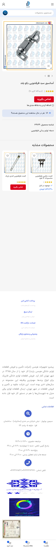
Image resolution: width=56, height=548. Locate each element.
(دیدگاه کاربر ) (36, 91)
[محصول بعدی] (45, 76)
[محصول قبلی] (52, 76)
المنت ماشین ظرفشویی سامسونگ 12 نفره (43, 177)
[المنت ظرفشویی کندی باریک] (15, 163)
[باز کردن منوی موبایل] (52, 4)
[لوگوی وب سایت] (28, 4)
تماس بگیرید (44, 99)
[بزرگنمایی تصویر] (48, 66)
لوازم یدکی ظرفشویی (39, 130)
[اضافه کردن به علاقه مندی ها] (34, 155)
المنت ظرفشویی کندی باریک (15, 176)
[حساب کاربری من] (3, 4)
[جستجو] (5, 12)
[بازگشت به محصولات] (48, 76)
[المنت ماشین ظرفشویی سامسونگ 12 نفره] (41, 163)
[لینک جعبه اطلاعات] (28, 304)
